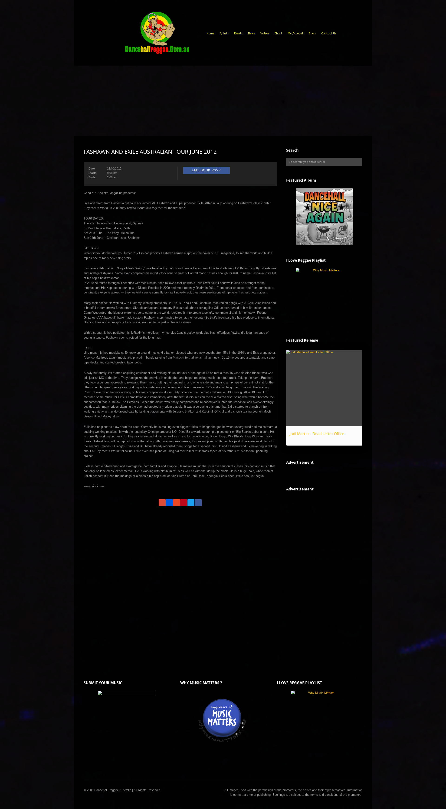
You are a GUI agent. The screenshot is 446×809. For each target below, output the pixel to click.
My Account (295, 33)
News (251, 33)
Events (238, 33)
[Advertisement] (223, 100)
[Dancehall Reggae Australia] (157, 35)
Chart (278, 33)
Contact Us (328, 33)
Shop (312, 33)
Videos (264, 33)
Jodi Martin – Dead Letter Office (317, 433)
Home (210, 33)
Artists (224, 33)
